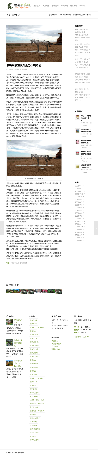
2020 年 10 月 (80, 194)
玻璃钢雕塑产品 (35, 429)
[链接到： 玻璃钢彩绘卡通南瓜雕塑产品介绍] (44, 291)
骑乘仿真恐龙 (34, 440)
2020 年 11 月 (80, 191)
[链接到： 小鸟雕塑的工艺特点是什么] (30, 291)
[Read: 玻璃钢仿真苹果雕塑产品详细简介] (77, 153)
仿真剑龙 (33, 327)
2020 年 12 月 (80, 189)
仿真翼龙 (33, 378)
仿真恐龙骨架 (34, 356)
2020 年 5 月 (79, 208)
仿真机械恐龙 (34, 367)
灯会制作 (41, 411)
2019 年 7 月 (79, 235)
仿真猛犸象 (33, 374)
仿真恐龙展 (33, 338)
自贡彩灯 (33, 436)
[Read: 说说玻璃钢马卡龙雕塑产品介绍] (77, 130)
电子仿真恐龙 (34, 432)
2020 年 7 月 (79, 202)
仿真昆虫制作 (34, 363)
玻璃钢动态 (15, 263)
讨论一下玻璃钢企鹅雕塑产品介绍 (86, 118)
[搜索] (89, 5)
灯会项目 (33, 414)
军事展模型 (33, 389)
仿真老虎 (41, 378)
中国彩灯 (55, 341)
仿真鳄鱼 (33, 385)
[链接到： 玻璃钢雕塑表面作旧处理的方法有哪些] (9, 291)
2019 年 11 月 (80, 224)
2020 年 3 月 (79, 213)
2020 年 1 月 (79, 219)
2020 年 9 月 (79, 197)
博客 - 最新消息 (13, 15)
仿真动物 (41, 327)
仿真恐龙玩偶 (34, 342)
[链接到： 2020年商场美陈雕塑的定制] (58, 291)
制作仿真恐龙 (34, 392)
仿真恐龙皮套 (34, 345)
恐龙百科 (41, 403)
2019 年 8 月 (79, 232)
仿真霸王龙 (33, 382)
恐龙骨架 (33, 411)
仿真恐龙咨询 (57, 344)
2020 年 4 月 (79, 210)
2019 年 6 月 (79, 238)
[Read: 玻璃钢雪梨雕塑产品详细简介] (77, 166)
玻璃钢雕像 (23, 69)
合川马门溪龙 (34, 396)
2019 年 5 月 (79, 241)
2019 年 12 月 (80, 221)
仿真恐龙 (33, 331)
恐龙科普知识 (34, 407)
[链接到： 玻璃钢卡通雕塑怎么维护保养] (23, 291)
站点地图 (77, 337)
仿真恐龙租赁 (34, 349)
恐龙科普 (55, 346)
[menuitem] (18, 5)
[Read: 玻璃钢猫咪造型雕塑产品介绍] (77, 142)
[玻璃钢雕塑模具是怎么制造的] (34, 43)
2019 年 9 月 (79, 230)
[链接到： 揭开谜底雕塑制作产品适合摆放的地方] (37, 291)
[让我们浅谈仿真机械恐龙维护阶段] (96, 228)
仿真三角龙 (33, 320)
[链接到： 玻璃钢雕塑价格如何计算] (16, 291)
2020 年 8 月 (79, 200)
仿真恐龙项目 (34, 353)
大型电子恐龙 (34, 400)
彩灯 (42, 400)
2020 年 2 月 (79, 216)
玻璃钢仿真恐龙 (35, 418)
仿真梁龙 (33, 371)
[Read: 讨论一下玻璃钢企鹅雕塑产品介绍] (77, 117)
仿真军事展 (33, 323)
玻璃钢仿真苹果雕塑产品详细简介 (86, 154)
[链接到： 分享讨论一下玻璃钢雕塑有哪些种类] (51, 291)
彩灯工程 (33, 403)
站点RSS (86, 337)
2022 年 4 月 (79, 186)
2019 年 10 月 (80, 227)
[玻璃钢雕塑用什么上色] (2, 228)
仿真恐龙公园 (34, 334)
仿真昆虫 (33, 360)
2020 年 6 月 (79, 205)
